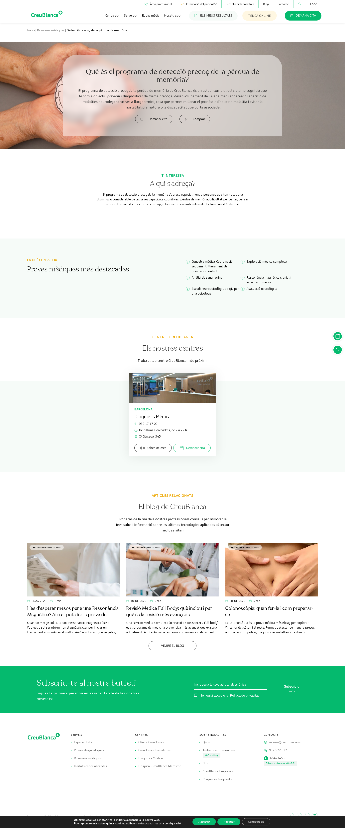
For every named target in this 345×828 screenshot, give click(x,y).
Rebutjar (228, 822)
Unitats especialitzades (90, 766)
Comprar (199, 119)
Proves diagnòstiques (46, 547)
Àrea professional (161, 4)
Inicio (31, 30)
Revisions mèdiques (50, 30)
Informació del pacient (200, 4)
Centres (110, 15)
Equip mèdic (150, 15)
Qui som (208, 742)
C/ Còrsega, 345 (150, 436)
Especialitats (83, 742)
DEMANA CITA (306, 15)
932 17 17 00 (148, 424)
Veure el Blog (172, 646)
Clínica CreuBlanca (151, 742)
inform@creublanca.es (284, 742)
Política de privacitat (244, 695)
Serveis (129, 15)
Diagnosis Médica (150, 758)
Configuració (256, 822)
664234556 (278, 758)
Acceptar (204, 822)
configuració (173, 823)
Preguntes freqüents (217, 779)
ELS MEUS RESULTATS (216, 15)
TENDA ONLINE (259, 16)
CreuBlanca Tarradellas (154, 750)
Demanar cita (158, 119)
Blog (266, 4)
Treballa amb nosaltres (240, 4)
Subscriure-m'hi (292, 689)
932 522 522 (278, 750)
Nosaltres (171, 15)
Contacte (283, 4)
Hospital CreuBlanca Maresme (159, 766)
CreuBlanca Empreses (218, 771)
